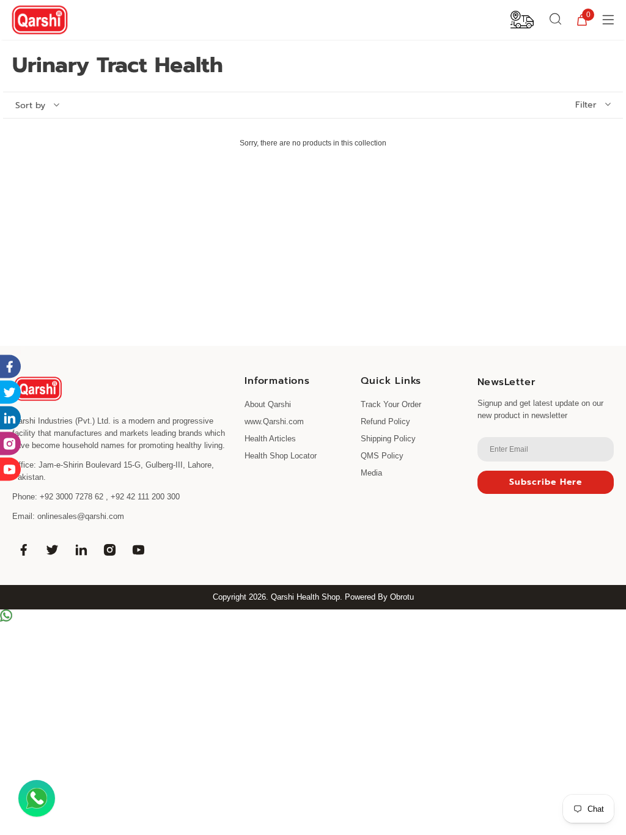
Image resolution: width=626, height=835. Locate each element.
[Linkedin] (81, 550)
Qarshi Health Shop (305, 596)
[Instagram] (109, 550)
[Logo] (39, 20)
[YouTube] (138, 550)
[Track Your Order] (522, 19)
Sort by (30, 106)
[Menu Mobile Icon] (609, 19)
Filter (586, 105)
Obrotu (402, 596)
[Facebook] (23, 550)
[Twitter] (52, 550)
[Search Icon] (556, 19)
